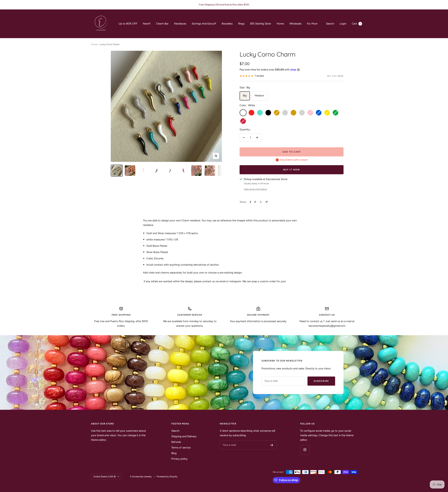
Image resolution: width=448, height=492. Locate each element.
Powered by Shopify (167, 476)
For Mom (312, 23)
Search (330, 23)
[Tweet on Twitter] (260, 202)
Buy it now (291, 169)
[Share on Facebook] (250, 202)
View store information (255, 189)
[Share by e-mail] (266, 202)
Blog (174, 453)
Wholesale (295, 23)
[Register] (271, 445)
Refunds (176, 442)
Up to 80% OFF (128, 23)
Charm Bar (162, 23)
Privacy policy (179, 458)
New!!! (146, 23)
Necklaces (180, 23)
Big (245, 95)
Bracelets (227, 23)
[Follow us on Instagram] (305, 450)
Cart (356, 23)
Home (280, 23)
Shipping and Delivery (184, 436)
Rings (241, 23)
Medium (259, 95)
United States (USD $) (104, 476)
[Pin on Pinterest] (255, 202)
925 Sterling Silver (260, 23)
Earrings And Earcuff (204, 23)
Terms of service (181, 447)
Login (343, 23)
